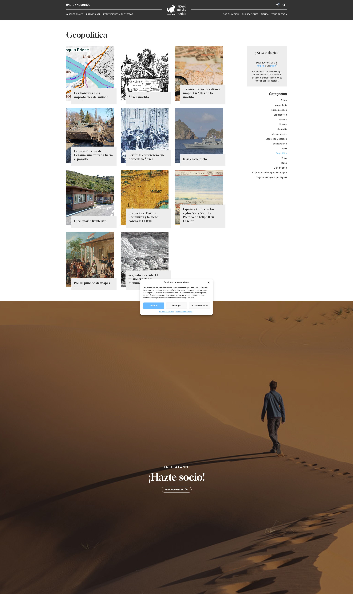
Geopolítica (281, 153)
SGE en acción (231, 14)
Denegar (176, 305)
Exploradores (280, 114)
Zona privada (279, 14)
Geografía (282, 129)
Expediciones (280, 168)
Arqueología (281, 105)
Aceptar (154, 305)
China (284, 158)
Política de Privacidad (184, 311)
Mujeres (283, 124)
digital (260, 65)
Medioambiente (279, 134)
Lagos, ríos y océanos (276, 139)
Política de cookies (166, 311)
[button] (208, 282)
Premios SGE (93, 14)
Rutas (284, 163)
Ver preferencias (199, 305)
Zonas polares (280, 143)
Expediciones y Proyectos (118, 14)
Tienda (265, 14)
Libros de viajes (279, 110)
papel (273, 65)
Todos (284, 100)
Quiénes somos (74, 14)
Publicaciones (250, 14)
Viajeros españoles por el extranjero (269, 172)
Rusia (284, 148)
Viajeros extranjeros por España (271, 177)
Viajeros (283, 119)
